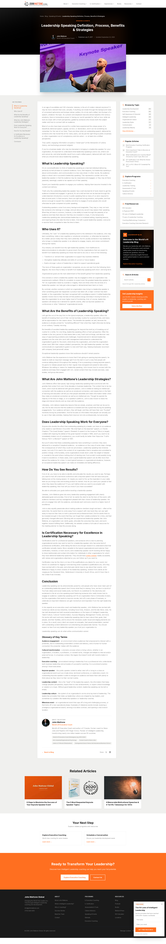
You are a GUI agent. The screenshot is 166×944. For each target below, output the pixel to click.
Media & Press (119, 910)
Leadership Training (136, 185)
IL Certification (95, 4)
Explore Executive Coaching (133, 264)
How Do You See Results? (22, 131)
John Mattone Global (34, 897)
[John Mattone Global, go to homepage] (36, 4)
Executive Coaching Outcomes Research (135, 223)
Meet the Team (59, 914)
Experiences (108, 4)
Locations (118, 917)
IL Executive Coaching (92, 900)
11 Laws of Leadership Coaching (132, 217)
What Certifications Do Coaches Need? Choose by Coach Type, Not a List (138, 155)
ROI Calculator (126, 208)
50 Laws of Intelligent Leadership (132, 214)
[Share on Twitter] (106, 752)
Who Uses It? (18, 111)
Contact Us (97, 877)
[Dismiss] (162, 904)
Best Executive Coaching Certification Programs (138, 146)
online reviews (91, 556)
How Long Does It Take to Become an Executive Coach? (138, 151)
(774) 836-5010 (30, 911)
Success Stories (60, 910)
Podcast (117, 904)
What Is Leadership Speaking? (20, 107)
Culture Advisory (136, 193)
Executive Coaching (78, 4)
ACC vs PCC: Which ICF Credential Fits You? (138, 165)
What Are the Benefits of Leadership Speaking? (22, 115)
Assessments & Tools (136, 188)
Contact (138, 4)
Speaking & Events (55, 16)
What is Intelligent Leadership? (64, 904)
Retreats (87, 917)
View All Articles (128, 131)
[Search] (149, 279)
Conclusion (17, 141)
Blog (46, 16)
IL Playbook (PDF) (128, 211)
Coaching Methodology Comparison (133, 220)
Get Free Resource (145, 929)
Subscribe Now (137, 306)
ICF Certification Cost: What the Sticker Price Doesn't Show (138, 160)
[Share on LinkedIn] (110, 752)
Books (119, 4)
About (65, 4)
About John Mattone (61, 900)
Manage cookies (125, 931)
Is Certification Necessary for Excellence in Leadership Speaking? (22, 136)
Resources (128, 4)
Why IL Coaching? (60, 907)
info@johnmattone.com (32, 908)
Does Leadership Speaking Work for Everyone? (22, 126)
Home (42, 16)
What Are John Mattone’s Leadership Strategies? (22, 121)
